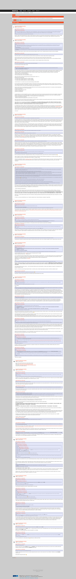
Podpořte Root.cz (32, 577)
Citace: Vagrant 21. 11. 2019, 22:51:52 (22, 445)
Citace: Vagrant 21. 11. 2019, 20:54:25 (24, 448)
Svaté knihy (22, 136)
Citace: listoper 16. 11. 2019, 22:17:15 (20, 417)
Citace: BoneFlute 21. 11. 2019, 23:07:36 (22, 444)
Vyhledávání (29, 10)
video (61, 106)
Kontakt (21, 577)
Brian (42, 570)
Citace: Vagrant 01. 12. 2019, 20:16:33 (20, 204)
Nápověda (24, 10)
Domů (21, 10)
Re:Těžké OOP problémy (22, 26)
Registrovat (37, 10)
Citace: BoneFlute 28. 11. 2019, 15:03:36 (20, 371)
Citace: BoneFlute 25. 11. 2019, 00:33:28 (19, 223)
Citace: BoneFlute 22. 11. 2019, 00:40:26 (20, 511)
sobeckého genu (58, 106)
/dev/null (16, 26)
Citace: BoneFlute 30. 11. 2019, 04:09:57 (19, 279)
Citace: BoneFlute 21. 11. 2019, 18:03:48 (20, 549)
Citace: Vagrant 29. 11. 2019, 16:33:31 (20, 246)
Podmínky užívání (27, 577)
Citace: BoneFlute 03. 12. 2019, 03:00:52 (19, 129)
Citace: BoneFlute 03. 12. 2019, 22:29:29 (19, 42)
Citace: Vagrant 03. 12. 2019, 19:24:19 (20, 30)
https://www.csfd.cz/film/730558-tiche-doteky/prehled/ (28, 364)
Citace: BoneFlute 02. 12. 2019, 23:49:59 (19, 131)
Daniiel (37, 570)
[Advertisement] (38, 4)
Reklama (23, 577)
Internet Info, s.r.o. (28, 576)
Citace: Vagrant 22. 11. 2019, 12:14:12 (20, 225)
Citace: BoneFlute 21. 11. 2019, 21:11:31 (20, 525)
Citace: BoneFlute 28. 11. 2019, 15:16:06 (20, 380)
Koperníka (28, 258)
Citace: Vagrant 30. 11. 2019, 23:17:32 (20, 218)
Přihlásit (33, 10)
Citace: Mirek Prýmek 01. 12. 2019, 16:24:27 (20, 245)
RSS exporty (36, 577)
